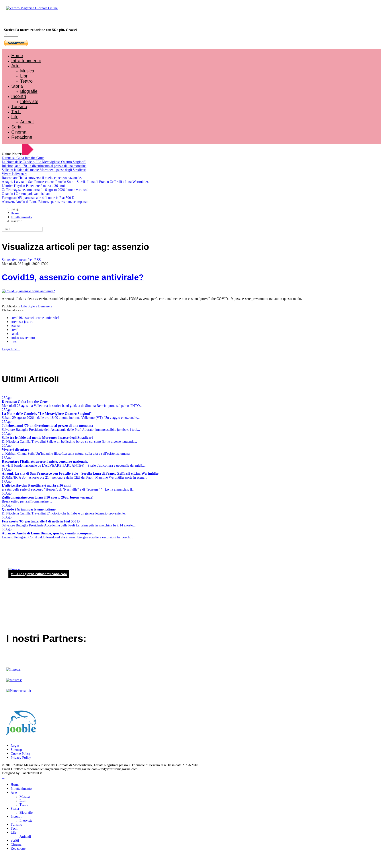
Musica (27, 70)
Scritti (16, 126)
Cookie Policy (21, 753)
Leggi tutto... (11, 349)
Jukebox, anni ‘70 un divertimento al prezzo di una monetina (44, 166)
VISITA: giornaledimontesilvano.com (39, 574)
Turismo (19, 106)
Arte (15, 65)
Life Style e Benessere (36, 306)
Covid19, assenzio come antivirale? (73, 277)
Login (15, 745)
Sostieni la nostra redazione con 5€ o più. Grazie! (40, 30)
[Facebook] (15, 20)
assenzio (16, 326)
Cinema (18, 132)
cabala (15, 334)
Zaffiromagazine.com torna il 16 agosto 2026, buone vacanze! (45, 190)
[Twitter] (19, 20)
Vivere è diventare (14, 174)
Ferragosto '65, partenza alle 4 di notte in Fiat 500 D (38, 198)
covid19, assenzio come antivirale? (35, 318)
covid (14, 330)
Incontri (18, 96)
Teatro (26, 81)
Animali (27, 121)
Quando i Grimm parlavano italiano (26, 194)
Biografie (28, 91)
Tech (16, 111)
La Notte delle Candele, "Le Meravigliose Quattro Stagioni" (44, 162)
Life (14, 116)
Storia (17, 86)
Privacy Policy (21, 757)
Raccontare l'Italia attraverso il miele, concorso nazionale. (42, 178)
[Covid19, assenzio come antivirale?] (28, 291)
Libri (24, 76)
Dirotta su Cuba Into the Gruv (23, 158)
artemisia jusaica (22, 322)
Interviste (29, 101)
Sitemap (16, 749)
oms (13, 342)
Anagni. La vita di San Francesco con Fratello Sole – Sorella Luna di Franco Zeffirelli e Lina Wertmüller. (75, 182)
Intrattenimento (26, 60)
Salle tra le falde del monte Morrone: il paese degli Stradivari (44, 170)
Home (17, 55)
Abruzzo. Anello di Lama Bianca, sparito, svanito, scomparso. (45, 202)
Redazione (21, 137)
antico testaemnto (23, 338)
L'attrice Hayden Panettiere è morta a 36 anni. (34, 186)
